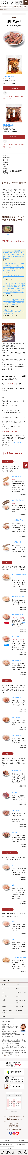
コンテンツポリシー (7, 1148)
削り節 (24, 7)
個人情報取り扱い (21, 1144)
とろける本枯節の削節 (19, 957)
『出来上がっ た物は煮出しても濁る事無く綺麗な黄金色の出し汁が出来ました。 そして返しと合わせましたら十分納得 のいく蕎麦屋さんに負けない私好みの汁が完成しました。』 (13, 267)
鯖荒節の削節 (16, 717)
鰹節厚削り (15, 792)
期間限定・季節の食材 (7, 1011)
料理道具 (19, 1010)
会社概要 (7, 1140)
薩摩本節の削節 (16, 476)
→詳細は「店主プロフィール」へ (10, 1055)
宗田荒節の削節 (16, 697)
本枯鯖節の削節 (16, 542)
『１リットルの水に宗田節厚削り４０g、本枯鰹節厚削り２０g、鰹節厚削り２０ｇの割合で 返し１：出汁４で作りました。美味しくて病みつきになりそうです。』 (13, 254)
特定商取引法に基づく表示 (7, 1144)
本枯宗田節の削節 (17, 520)
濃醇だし (19, 984)
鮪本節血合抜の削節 (18, 500)
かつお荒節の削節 (17, 636)
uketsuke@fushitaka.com (16, 1129)
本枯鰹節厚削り (16, 770)
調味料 (4, 1006)
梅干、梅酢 (19, 1006)
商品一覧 (16, 7)
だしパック (5, 988)
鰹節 (20, 7)
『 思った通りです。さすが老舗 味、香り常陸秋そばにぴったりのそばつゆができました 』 (13, 311)
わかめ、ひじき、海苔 (21, 1001)
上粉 (13, 885)
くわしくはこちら (17, 442)
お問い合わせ (21, 1140)
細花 (13, 939)
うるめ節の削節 (16, 735)
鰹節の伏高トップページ (6, 7)
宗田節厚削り (16, 810)
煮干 (3, 992)
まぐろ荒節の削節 (17, 660)
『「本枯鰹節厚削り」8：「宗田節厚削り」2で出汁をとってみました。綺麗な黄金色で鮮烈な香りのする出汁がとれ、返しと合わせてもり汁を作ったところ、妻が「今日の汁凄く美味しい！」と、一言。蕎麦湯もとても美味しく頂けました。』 (14, 288)
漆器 (3, 1016)
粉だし (18, 996)
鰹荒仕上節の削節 (17, 614)
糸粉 (13, 865)
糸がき (14, 921)
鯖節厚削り (15, 832)
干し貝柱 (5, 996)
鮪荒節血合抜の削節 (18, 596)
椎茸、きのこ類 (21, 992)
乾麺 (3, 1000)
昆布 (17, 988)
